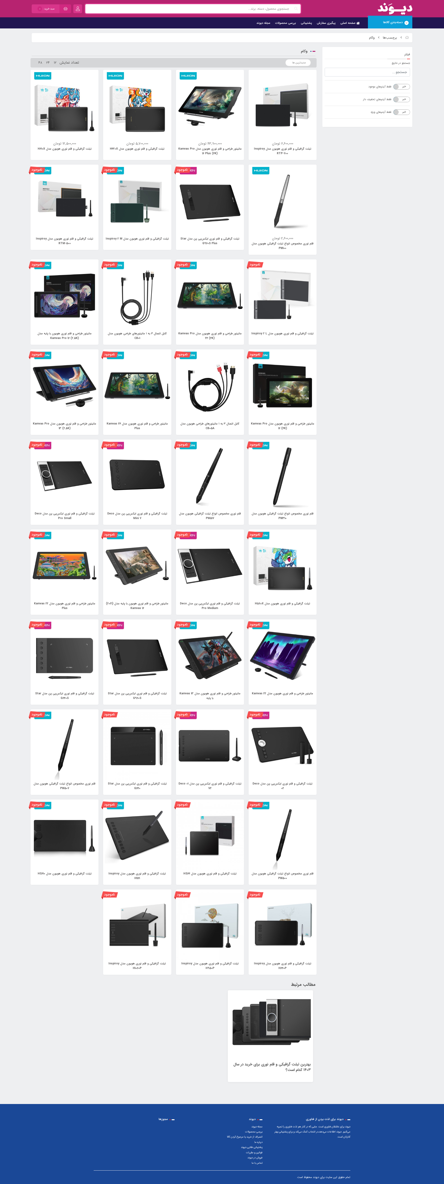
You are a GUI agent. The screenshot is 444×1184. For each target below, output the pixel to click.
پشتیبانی (306, 23)
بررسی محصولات (285, 23)
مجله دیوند (263, 23)
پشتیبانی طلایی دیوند (251, 1147)
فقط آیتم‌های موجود (379, 86)
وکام (372, 37)
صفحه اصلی (348, 23)
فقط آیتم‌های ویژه (381, 112)
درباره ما (258, 1142)
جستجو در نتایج (401, 63)
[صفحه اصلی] (407, 37)
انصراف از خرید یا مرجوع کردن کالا (244, 1137)
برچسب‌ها (390, 37)
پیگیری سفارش (326, 23)
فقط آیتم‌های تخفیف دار (377, 99)
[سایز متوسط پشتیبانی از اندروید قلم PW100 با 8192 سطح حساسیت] (210, 926)
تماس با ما (257, 1163)
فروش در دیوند (254, 1158)
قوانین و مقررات (254, 1152)
